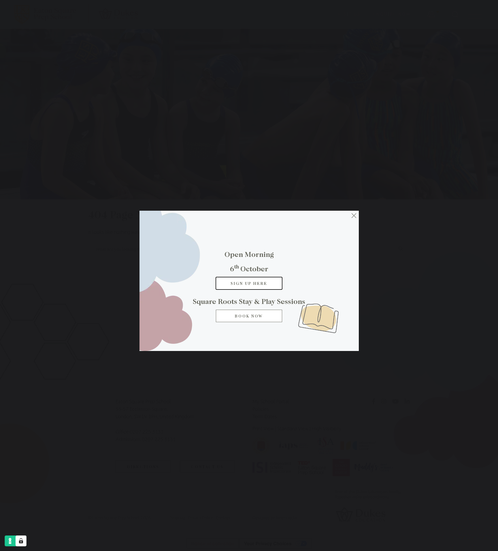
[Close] (354, 216)
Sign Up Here (249, 283)
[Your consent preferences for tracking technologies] (21, 540)
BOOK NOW (249, 315)
